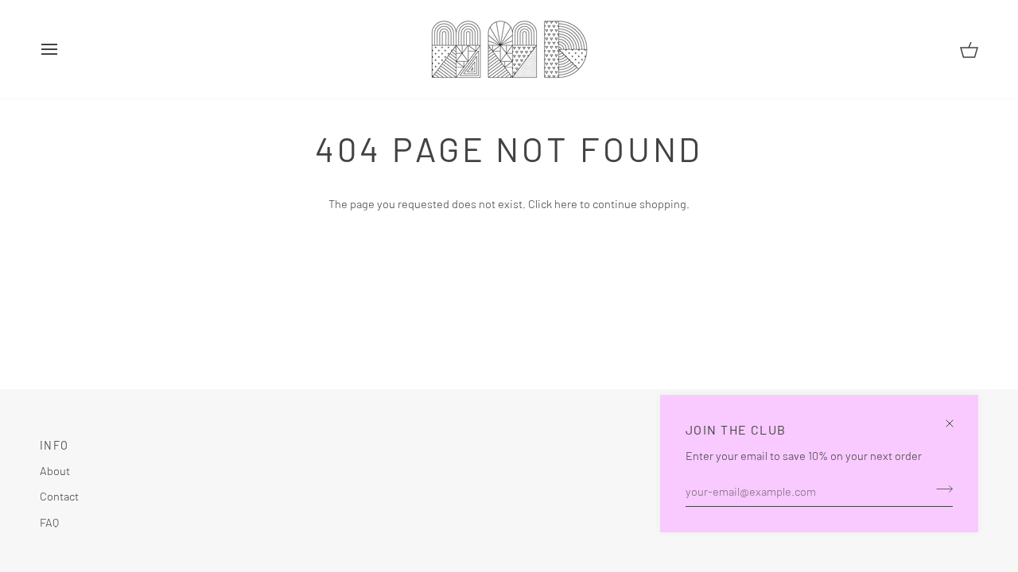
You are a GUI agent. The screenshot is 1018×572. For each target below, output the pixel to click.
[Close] (956, 417)
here (565, 203)
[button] (467, 441)
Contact (59, 496)
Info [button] (54, 445)
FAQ (49, 522)
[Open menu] (63, 49)
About (55, 470)
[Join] (940, 488)
